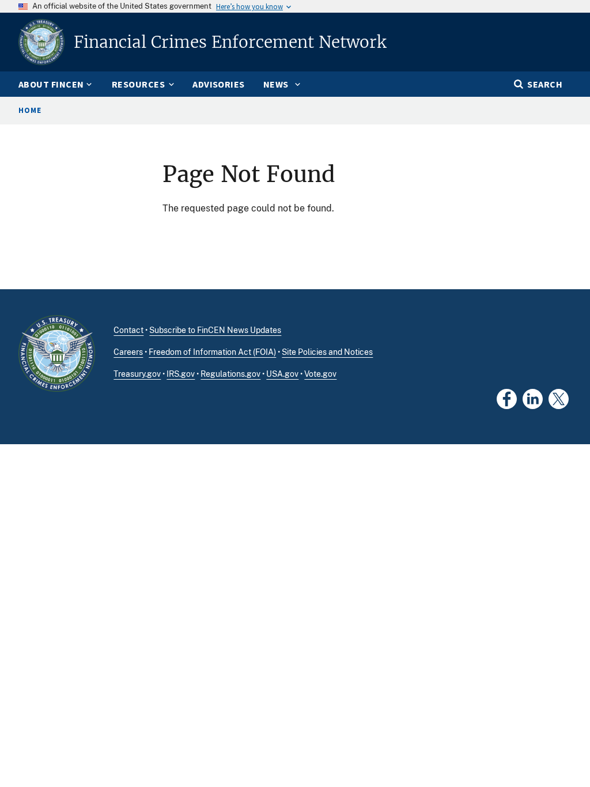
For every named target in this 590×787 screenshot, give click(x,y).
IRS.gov (181, 374)
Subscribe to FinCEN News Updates (215, 330)
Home (29, 110)
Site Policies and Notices (327, 352)
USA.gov (282, 374)
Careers (128, 352)
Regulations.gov (230, 374)
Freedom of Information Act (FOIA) (212, 352)
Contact (128, 330)
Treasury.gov (137, 374)
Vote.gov (320, 374)
